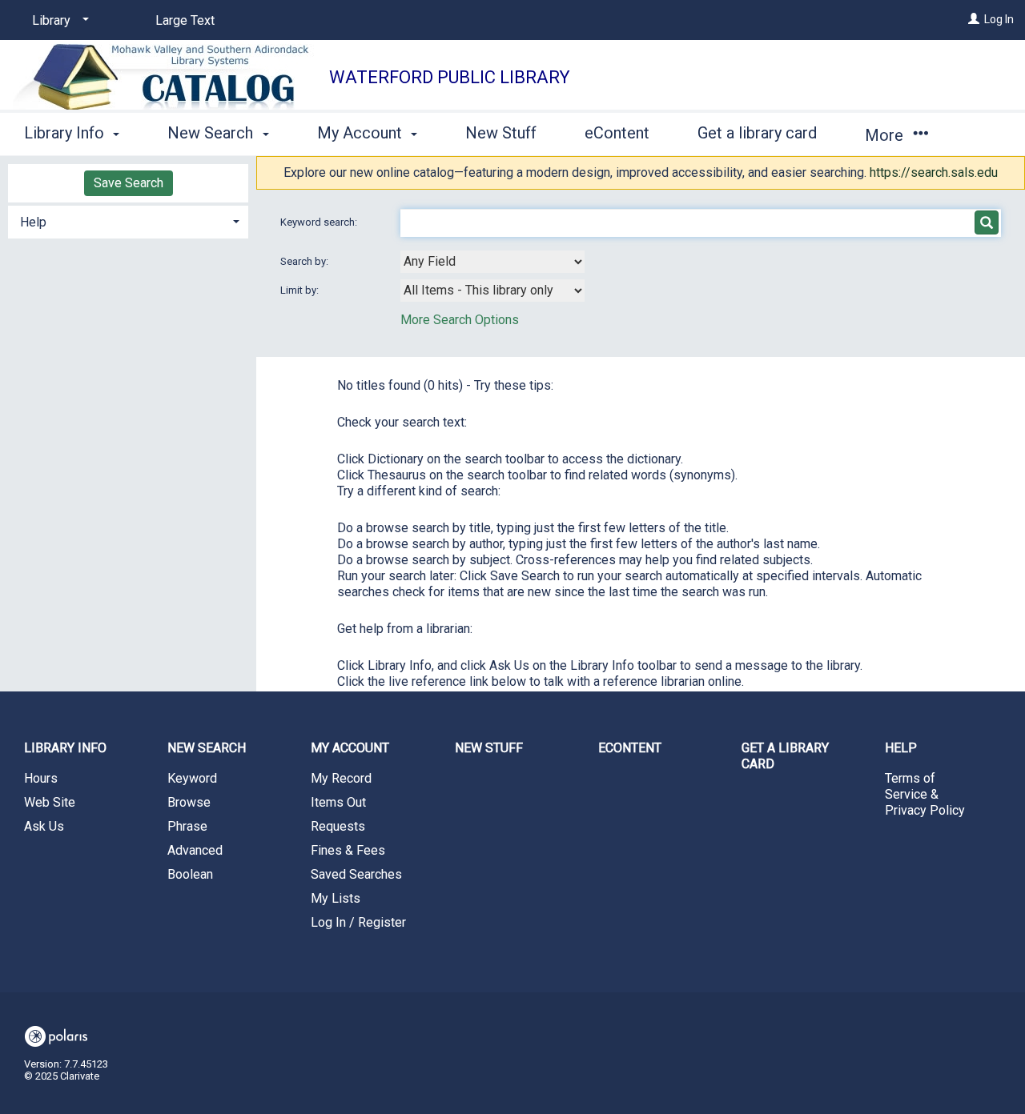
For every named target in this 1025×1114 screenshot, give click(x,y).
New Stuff (501, 132)
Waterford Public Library (449, 77)
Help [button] (33, 222)
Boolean (190, 874)
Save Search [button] (128, 182)
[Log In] (973, 19)
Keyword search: (320, 222)
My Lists (335, 898)
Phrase (187, 826)
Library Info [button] (66, 132)
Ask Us (44, 826)
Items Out (338, 802)
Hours (41, 778)
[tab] (128, 220)
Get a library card (757, 132)
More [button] (886, 135)
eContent (617, 132)
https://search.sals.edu (934, 172)
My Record (341, 778)
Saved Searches (356, 874)
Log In (999, 19)
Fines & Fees (348, 850)
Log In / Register (358, 922)
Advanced (195, 850)
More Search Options (459, 319)
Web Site (49, 802)
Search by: (305, 261)
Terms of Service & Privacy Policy (925, 794)
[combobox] (492, 261)
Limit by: (300, 290)
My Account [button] (361, 132)
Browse (189, 802)
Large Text (185, 20)
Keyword (192, 778)
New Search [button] (212, 132)
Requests (338, 826)
